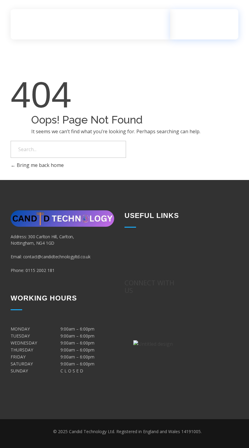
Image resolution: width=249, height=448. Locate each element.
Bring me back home (39, 165)
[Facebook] (144, 319)
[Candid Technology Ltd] (45, 23)
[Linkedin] (153, 336)
